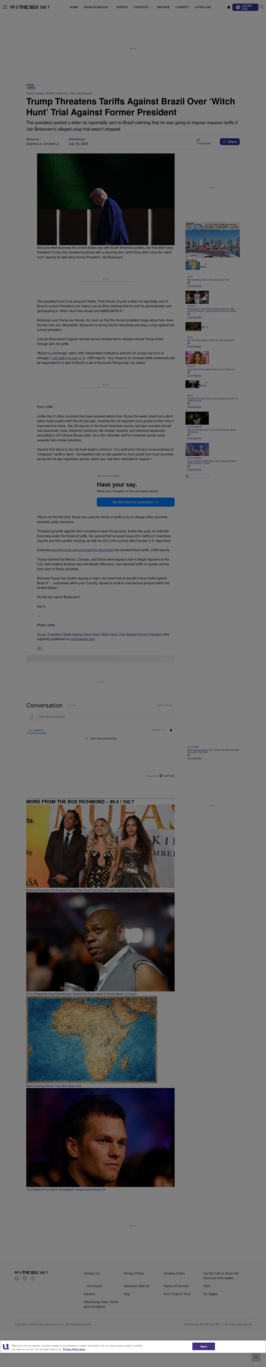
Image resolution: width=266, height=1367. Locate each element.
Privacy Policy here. (74, 1349)
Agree (203, 1346)
